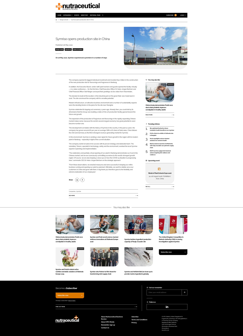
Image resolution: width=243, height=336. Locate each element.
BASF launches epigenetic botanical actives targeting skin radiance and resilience (162, 153)
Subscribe (169, 15)
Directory (84, 15)
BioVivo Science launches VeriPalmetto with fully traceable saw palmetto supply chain (162, 146)
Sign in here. (71, 300)
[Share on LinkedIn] (77, 180)
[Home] (56, 19)
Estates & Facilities (77, 49)
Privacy (134, 323)
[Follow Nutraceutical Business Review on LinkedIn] (166, 307)
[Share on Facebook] (82, 180)
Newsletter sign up (108, 325)
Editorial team (95, 15)
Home (59, 15)
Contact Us (105, 328)
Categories (67, 15)
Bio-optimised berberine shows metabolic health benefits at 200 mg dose (162, 129)
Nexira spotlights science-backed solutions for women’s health (162, 140)
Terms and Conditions (139, 320)
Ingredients (68, 49)
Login (182, 15)
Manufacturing (148, 216)
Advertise (134, 317)
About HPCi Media (107, 322)
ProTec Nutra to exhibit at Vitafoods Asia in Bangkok (162, 134)
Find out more (60, 306)
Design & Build (59, 49)
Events (76, 15)
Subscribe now (166, 252)
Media (116, 216)
